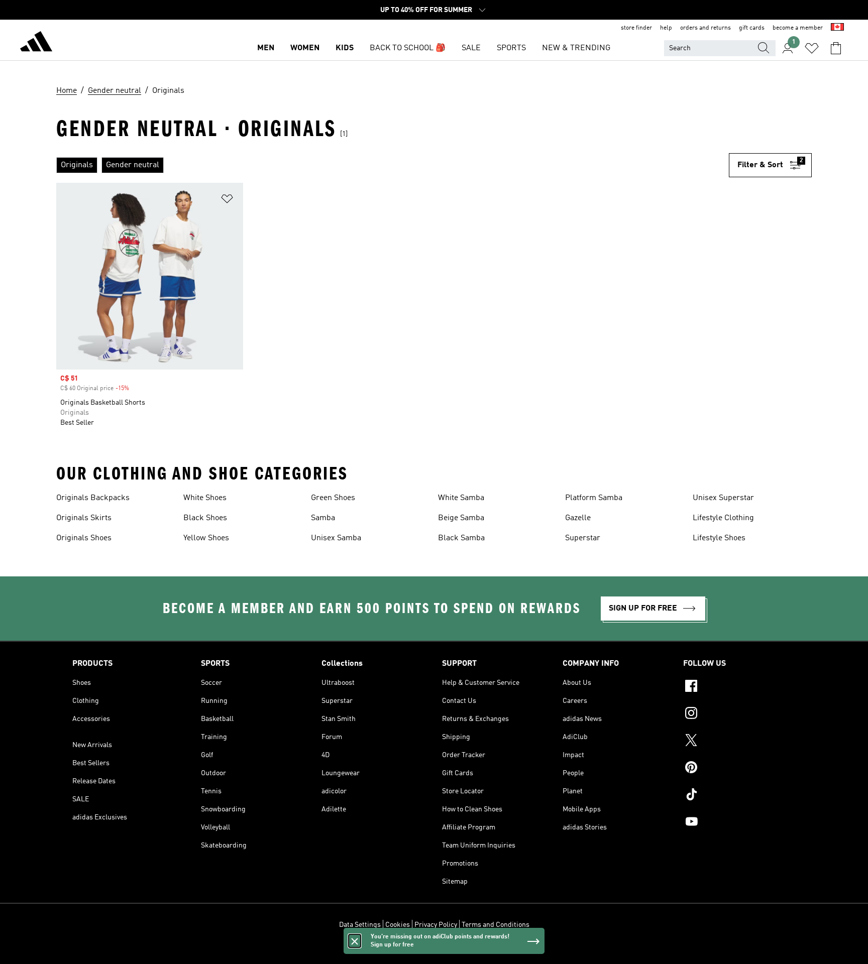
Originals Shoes (84, 538)
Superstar (582, 538)
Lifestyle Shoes (719, 538)
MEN (265, 48)
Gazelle (578, 518)
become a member (798, 28)
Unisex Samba (336, 538)
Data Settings (360, 924)
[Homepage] (36, 43)
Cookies (397, 924)
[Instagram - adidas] (739, 714)
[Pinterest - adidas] (739, 768)
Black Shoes (205, 518)
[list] (392, 165)
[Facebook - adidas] (739, 687)
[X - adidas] (739, 741)
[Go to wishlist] (812, 48)
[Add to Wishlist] (227, 200)
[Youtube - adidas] (739, 822)
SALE (471, 48)
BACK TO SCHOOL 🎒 (408, 48)
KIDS (345, 48)
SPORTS (511, 48)
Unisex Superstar (723, 498)
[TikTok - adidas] (739, 795)
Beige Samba (461, 518)
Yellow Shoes (206, 538)
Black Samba (461, 538)
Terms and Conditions (495, 924)
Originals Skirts (84, 518)
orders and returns (705, 28)
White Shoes (205, 498)
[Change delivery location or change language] (837, 28)
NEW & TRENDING (576, 48)
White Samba (461, 498)
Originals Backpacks (93, 498)
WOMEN (304, 48)
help (666, 28)
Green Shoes (333, 498)
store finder (636, 28)
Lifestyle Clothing (723, 518)
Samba (323, 518)
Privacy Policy (435, 924)
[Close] (355, 940)
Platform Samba (593, 498)
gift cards (752, 28)
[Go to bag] (836, 48)
